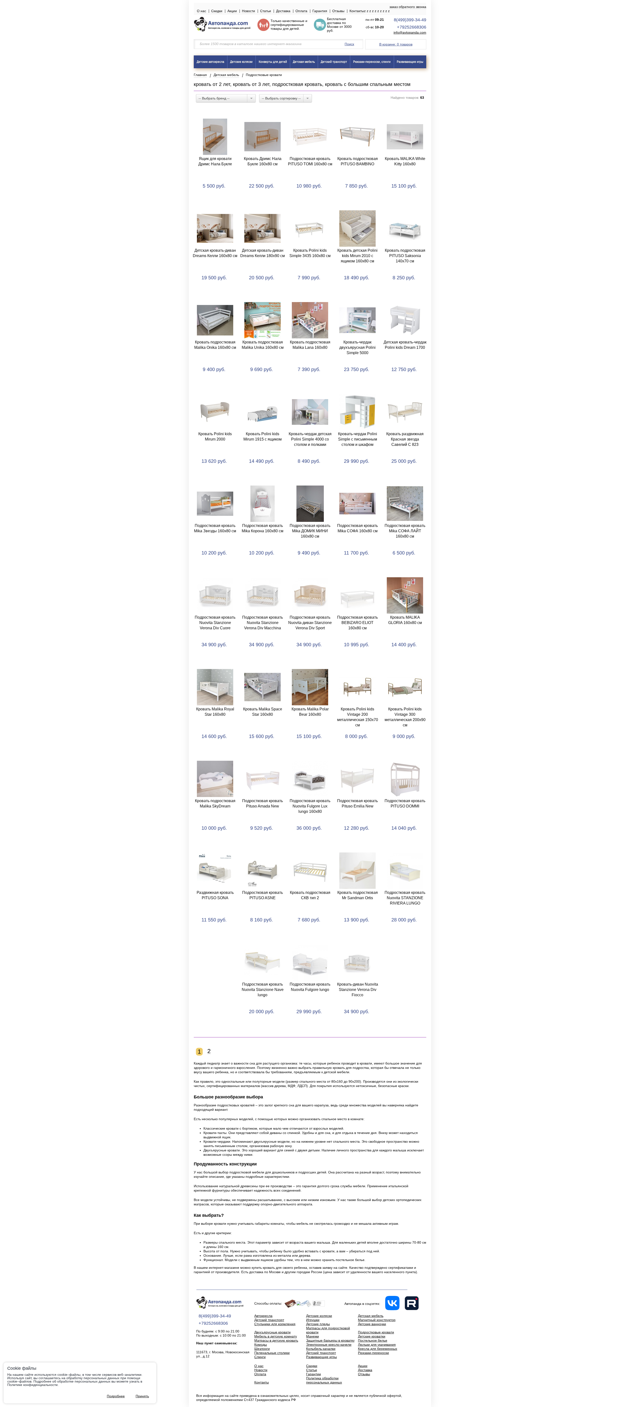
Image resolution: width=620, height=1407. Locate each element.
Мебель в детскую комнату (275, 1336)
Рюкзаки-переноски (373, 1353)
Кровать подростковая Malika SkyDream (215, 803)
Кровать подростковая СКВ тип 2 (310, 895)
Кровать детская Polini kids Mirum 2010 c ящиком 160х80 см (357, 255)
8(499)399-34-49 (410, 19)
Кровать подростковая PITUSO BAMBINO (357, 161)
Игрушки (312, 1320)
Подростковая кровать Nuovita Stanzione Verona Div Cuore (215, 622)
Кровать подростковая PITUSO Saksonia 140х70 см (405, 255)
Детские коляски (241, 61)
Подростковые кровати (376, 1332)
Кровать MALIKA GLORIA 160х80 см (405, 620)
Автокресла (263, 1316)
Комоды (260, 1344)
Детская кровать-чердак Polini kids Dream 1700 (405, 345)
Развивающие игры (410, 61)
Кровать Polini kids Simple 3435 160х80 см (310, 253)
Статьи (265, 11)
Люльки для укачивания (377, 1344)
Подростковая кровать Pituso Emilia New (357, 803)
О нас (201, 11)
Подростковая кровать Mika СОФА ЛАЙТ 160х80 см (405, 531)
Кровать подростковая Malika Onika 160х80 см (215, 345)
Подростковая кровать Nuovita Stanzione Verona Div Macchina (262, 622)
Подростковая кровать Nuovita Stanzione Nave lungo (263, 989)
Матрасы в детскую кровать (276, 1340)
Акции (232, 11)
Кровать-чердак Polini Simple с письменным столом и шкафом (357, 439)
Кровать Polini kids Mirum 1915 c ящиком (262, 436)
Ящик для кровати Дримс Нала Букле (215, 161)
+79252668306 (411, 27)
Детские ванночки (372, 1324)
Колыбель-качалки (320, 1349)
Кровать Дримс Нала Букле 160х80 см (262, 161)
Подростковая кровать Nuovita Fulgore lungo (310, 987)
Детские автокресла (210, 61)
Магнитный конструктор (376, 1320)
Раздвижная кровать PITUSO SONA (215, 895)
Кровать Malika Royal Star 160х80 (215, 711)
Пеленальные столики (272, 1353)
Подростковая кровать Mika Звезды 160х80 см (215, 528)
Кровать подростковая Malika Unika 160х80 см (263, 345)
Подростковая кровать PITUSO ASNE (262, 895)
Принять (142, 1396)
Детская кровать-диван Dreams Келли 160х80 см (215, 253)
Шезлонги (262, 1349)
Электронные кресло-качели (328, 1344)
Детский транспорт (334, 61)
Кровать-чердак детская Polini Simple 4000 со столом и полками (310, 439)
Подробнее (116, 1396)
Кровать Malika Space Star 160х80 (262, 711)
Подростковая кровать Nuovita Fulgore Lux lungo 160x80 (310, 806)
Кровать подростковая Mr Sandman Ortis (357, 895)
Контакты (356, 11)
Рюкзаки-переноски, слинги (372, 61)
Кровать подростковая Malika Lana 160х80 (310, 345)
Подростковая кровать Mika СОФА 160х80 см (357, 528)
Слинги (260, 1357)
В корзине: (395, 44)
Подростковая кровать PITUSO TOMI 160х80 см (310, 161)
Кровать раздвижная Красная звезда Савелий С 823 (405, 439)
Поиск (349, 44)
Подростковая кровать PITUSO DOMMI (405, 803)
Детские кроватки (371, 1336)
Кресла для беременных (377, 1349)
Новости (248, 11)
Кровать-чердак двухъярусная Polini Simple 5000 (357, 347)
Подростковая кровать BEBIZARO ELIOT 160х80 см (357, 622)
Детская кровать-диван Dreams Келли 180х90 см (262, 253)
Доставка (283, 11)
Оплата (301, 11)
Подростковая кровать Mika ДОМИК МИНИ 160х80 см (310, 531)
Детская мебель (304, 61)
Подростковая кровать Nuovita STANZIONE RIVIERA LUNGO (405, 897)
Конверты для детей (273, 61)
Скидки (216, 11)
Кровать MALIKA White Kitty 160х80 (405, 161)
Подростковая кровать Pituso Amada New (262, 803)
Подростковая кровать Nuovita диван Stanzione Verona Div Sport (310, 622)
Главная (200, 75)
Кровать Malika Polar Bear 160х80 (310, 711)
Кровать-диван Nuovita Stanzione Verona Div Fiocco (357, 989)
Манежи (312, 1336)
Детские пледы (318, 1324)
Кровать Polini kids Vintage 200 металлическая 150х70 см (357, 717)
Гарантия (319, 11)
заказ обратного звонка (407, 7)
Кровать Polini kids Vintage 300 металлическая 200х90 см (405, 717)
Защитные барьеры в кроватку (330, 1340)
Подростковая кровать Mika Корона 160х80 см (262, 528)
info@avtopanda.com (410, 32)
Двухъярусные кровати (272, 1332)
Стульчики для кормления (274, 1324)
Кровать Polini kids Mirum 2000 (215, 436)
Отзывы (338, 11)
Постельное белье (372, 1340)
